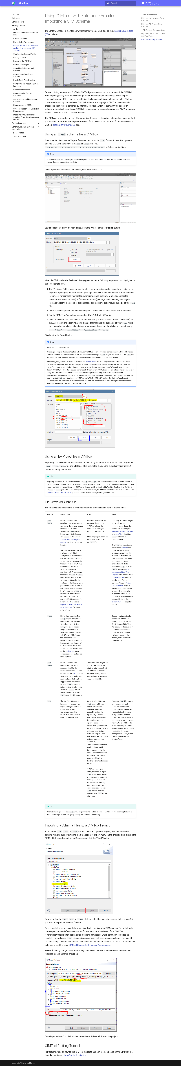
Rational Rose (90, 362)
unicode (125, 548)
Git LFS (118, 534)
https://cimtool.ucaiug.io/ (74, 1055)
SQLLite (75, 673)
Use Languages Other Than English (120, 572)
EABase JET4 (120, 577)
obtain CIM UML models (64, 125)
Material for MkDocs (28, 1063)
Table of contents (149, 15)
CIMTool (15, 15)
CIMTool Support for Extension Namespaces (89, 945)
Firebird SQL (70, 651)
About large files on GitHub (122, 531)
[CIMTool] (13, 3)
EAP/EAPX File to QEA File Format (59, 492)
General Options (118, 602)
